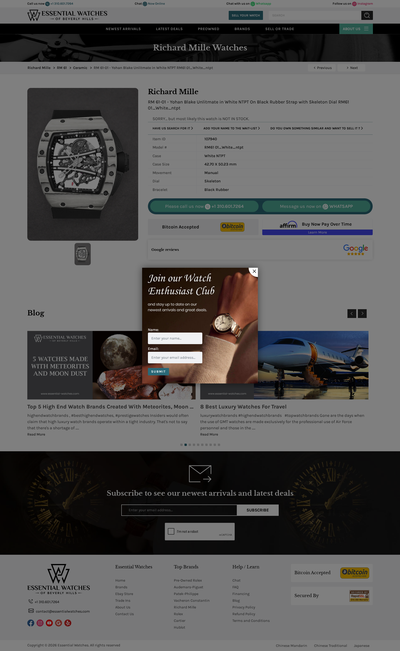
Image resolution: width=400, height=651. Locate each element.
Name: (153, 329)
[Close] (253, 272)
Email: (153, 348)
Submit (158, 372)
